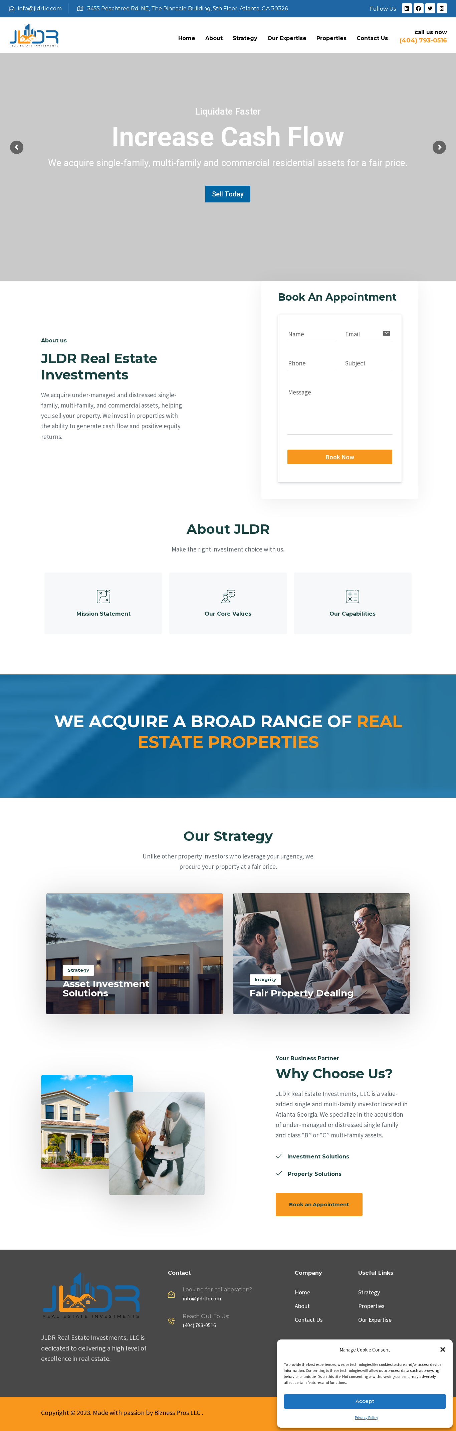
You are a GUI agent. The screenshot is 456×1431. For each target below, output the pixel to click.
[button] (442, 1349)
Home (186, 38)
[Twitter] (430, 8)
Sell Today (228, 194)
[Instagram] (442, 8)
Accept (365, 1401)
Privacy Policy (366, 1417)
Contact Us (372, 38)
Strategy (245, 38)
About (214, 38)
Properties (331, 38)
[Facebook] (419, 8)
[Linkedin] (407, 8)
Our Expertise (286, 38)
